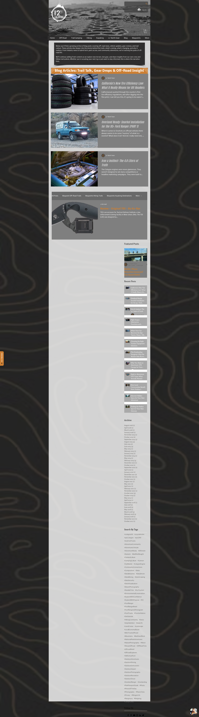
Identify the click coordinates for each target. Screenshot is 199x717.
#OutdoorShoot (129, 679)
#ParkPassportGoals (131, 685)
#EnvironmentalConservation (134, 593)
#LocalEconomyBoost (131, 630)
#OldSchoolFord (129, 656)
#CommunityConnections (133, 567)
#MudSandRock (139, 636)
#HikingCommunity (131, 620)
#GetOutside (128, 616)
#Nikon (143, 643)
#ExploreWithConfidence (133, 597)
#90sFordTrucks (129, 541)
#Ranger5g (137, 698)
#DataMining (128, 577)
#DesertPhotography (131, 587)
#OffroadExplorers (130, 653)
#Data (137, 570)
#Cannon (141, 561)
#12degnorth (128, 534)
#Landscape (139, 626)
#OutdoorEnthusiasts (131, 666)
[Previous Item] (127, 254)
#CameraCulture (129, 557)
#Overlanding (142, 682)
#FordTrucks (128, 613)
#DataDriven (140, 574)
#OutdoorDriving (130, 662)
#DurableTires (129, 590)
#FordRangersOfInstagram (133, 610)
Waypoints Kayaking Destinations (119, 196)
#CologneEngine (139, 564)
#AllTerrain (141, 551)
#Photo (142, 685)
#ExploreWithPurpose (131, 600)
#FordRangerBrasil (130, 607)
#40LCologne (128, 538)
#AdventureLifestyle (131, 548)
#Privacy (127, 695)
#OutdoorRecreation (131, 675)
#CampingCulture (130, 561)
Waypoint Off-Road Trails (71, 196)
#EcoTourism (139, 590)
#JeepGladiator (129, 623)
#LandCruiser (128, 626)
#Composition (129, 570)
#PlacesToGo (140, 692)
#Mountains (128, 636)
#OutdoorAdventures (131, 659)
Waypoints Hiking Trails (94, 196)
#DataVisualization (130, 584)
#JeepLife (139, 623)
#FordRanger (128, 603)
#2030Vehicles (139, 534)
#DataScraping (140, 577)
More (138, 196)
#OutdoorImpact (130, 669)
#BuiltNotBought (138, 554)
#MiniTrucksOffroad (131, 633)
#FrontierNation (139, 613)
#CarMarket (128, 564)
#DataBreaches (129, 574)
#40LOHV (138, 538)
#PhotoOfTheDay (130, 689)
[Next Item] (144, 254)
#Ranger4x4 (128, 698)
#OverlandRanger (130, 682)
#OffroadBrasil (129, 649)
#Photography (129, 692)
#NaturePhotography (131, 643)
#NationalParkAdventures (133, 639)
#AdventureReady (130, 551)
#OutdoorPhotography (132, 672)
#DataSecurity (129, 580)
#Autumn (127, 554)
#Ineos (141, 620)
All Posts (55, 196)
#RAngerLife (135, 695)
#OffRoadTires (142, 646)
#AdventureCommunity (132, 544)
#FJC (142, 600)
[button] (145, 31)
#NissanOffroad (129, 646)
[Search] (148, 20)
